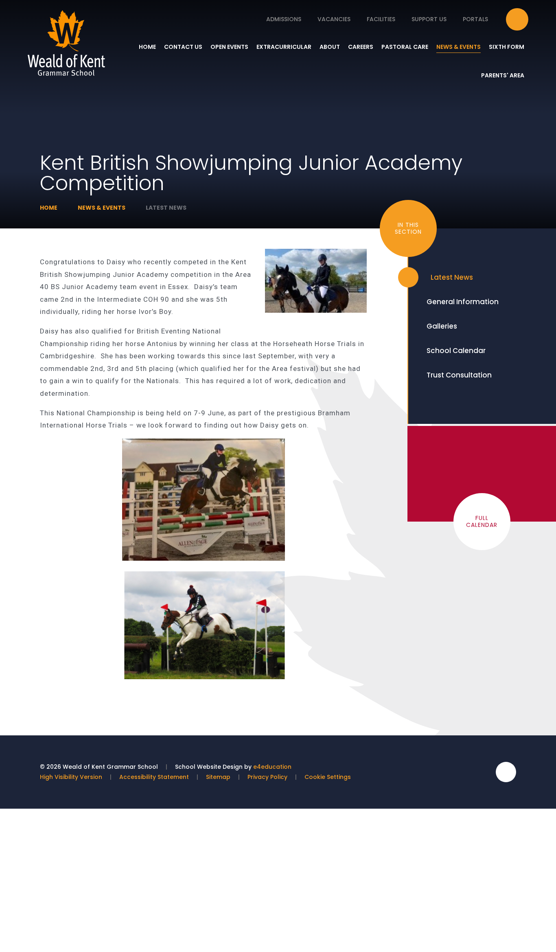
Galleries (442, 326)
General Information (463, 302)
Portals (475, 19)
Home (48, 208)
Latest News (166, 208)
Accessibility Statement (154, 777)
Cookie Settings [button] (327, 777)
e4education (272, 767)
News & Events (101, 208)
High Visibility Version (71, 777)
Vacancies (333, 19)
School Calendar (456, 350)
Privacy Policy (267, 777)
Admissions (283, 19)
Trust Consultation (459, 375)
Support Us (429, 19)
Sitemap (218, 777)
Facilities (381, 19)
